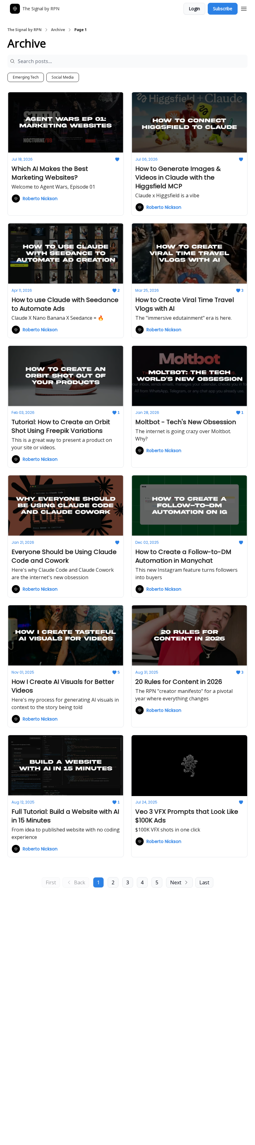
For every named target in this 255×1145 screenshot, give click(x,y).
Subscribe (222, 8)
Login (194, 8)
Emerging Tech (26, 77)
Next (175, 882)
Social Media (63, 77)
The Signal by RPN (24, 29)
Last (204, 882)
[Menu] (244, 7)
